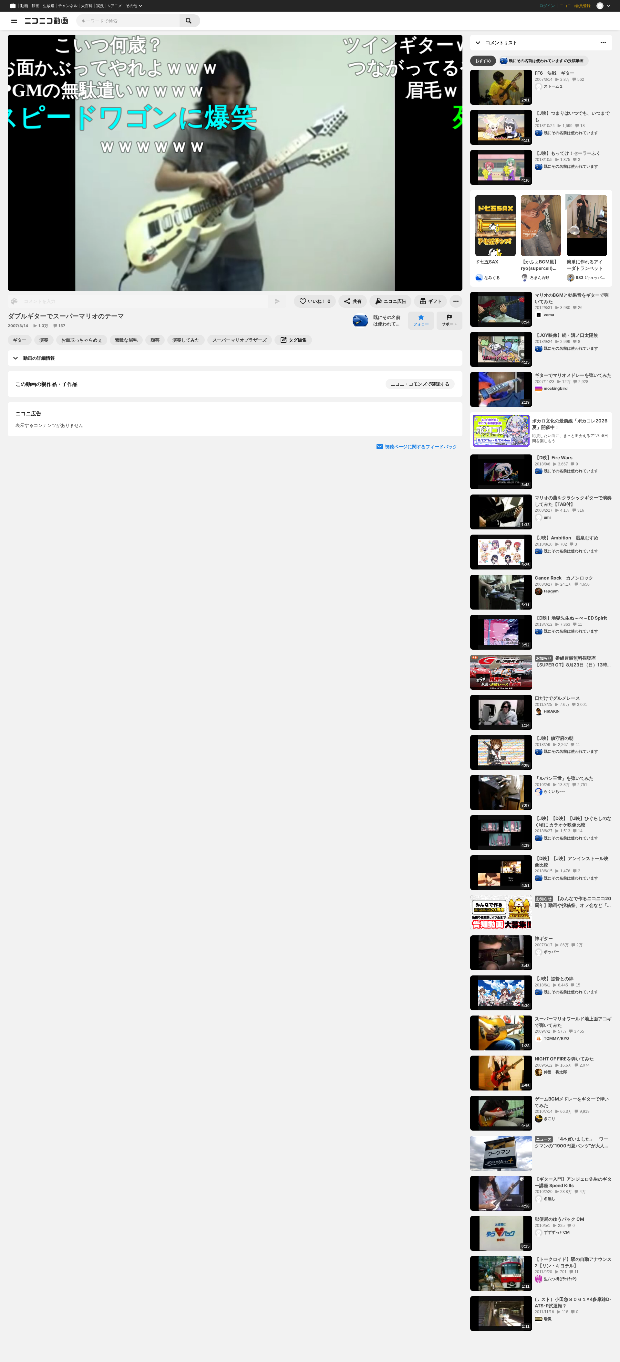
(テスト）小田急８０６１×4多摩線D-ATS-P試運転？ (573, 1302)
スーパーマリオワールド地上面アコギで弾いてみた (573, 1022)
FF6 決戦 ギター (554, 73)
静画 (35, 6)
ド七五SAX (486, 261)
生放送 (49, 6)
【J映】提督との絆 (554, 978)
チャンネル (68, 6)
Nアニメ (115, 6)
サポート (449, 324)
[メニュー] (456, 301)
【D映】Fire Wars (554, 457)
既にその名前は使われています (386, 320)
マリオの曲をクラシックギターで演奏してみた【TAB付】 (573, 501)
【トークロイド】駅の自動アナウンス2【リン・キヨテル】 (573, 1262)
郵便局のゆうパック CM (559, 1219)
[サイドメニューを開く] (14, 20)
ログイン (547, 6)
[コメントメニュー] (603, 42)
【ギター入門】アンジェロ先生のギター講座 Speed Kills (573, 1182)
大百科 (87, 6)
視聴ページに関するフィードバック (421, 572)
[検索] (190, 20)
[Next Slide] (449, 510)
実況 (100, 6)
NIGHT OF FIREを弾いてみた (564, 1058)
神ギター (544, 938)
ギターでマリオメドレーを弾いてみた (573, 375)
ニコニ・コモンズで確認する (420, 384)
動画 (24, 6)
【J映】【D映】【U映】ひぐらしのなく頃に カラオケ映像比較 (573, 821)
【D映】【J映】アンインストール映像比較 (571, 861)
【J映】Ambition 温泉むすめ (566, 537)
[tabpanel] (541, 700)
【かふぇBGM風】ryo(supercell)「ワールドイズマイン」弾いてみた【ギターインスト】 (540, 265)
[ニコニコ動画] (46, 20)
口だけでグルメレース (557, 698)
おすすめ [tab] (483, 60)
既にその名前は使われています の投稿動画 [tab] (546, 60)
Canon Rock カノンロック (564, 577)
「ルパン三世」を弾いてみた (564, 778)
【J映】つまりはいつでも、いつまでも (572, 116)
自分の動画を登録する (52, 450)
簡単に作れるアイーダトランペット (585, 265)
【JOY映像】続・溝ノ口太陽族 (566, 335)
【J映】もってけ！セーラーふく (568, 153)
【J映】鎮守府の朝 (554, 738)
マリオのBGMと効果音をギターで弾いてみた (572, 298)
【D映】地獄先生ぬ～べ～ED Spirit (571, 618)
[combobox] (128, 20)
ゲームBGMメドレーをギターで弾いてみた (572, 1102)
